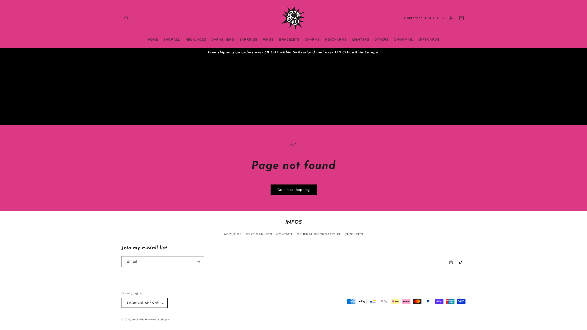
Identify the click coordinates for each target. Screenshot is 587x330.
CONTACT (284, 234)
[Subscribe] (199, 261)
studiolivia (138, 319)
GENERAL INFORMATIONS (318, 234)
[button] (127, 18)
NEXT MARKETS (259, 234)
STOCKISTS (353, 234)
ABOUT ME (233, 234)
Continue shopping (293, 190)
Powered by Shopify (157, 319)
